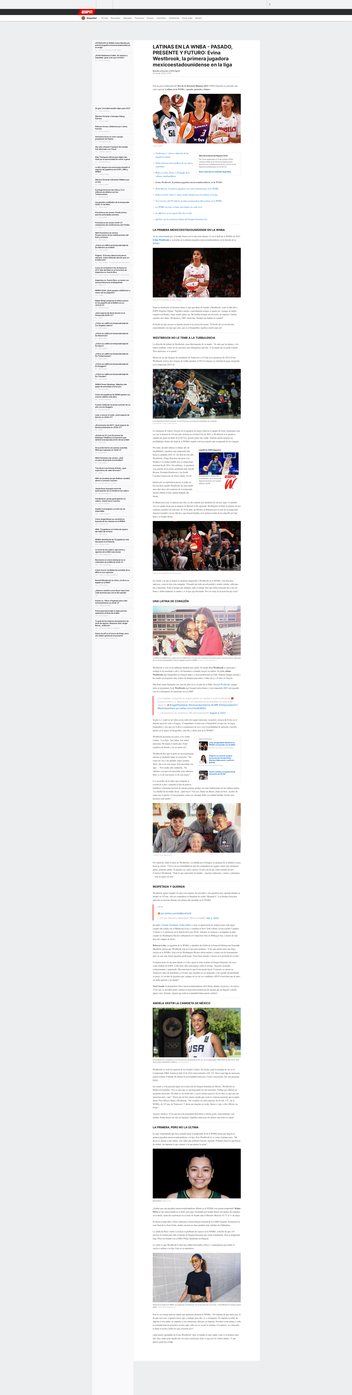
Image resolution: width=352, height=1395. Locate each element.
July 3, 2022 (212, 918)
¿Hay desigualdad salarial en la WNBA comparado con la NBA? (222, 743)
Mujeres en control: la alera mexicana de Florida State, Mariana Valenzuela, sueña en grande (221, 759)
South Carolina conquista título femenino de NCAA (222, 773)
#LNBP (214, 705)
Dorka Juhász (185, 924)
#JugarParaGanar (179, 705)
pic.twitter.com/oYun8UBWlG (191, 708)
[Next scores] (269, 4)
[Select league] (88, 4)
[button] (263, 12)
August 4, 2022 (218, 713)
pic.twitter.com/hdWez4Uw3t (176, 913)
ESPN (87, 12)
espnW (207, 483)
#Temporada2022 (228, 705)
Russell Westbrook (222, 684)
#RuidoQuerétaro (166, 708)
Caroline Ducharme (169, 924)
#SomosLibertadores (200, 705)
